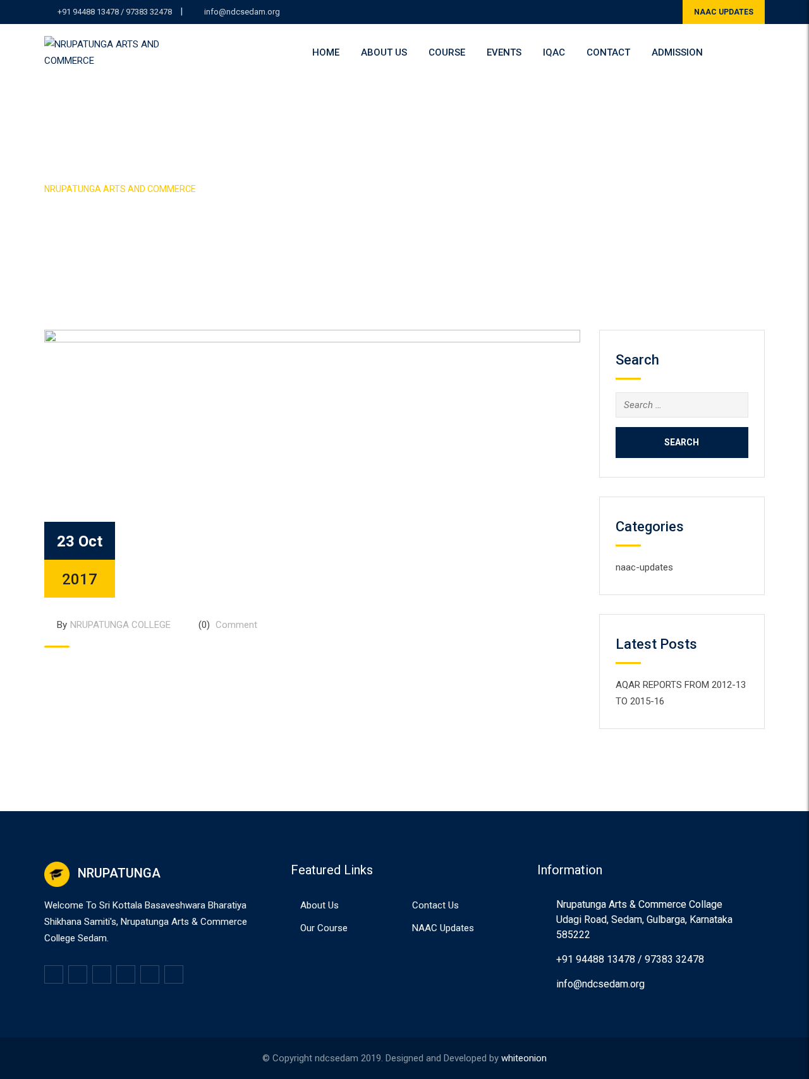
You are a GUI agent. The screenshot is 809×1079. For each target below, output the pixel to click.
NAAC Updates (443, 928)
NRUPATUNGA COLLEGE (120, 624)
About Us (384, 52)
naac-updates (644, 567)
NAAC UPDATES (723, 12)
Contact (608, 52)
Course (447, 52)
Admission (677, 52)
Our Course (324, 928)
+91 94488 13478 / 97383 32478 (115, 11)
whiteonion (524, 1058)
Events (504, 52)
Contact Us (435, 905)
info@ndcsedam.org (242, 11)
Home (325, 52)
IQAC (554, 52)
